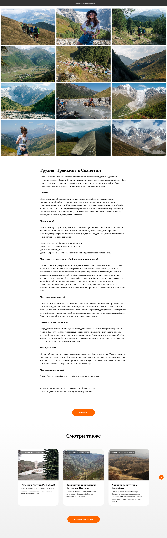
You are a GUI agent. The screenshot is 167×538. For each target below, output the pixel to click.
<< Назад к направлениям (83, 3)
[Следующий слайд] (161, 477)
